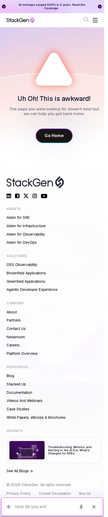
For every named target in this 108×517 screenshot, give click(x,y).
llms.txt (85, 493)
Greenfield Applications (26, 281)
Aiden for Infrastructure (26, 226)
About (12, 312)
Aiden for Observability (26, 234)
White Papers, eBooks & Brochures (36, 417)
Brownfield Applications (26, 273)
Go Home (54, 135)
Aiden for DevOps (22, 242)
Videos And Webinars (24, 400)
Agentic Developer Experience (32, 289)
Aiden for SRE (18, 217)
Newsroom (16, 337)
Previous (4, 7)
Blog (10, 375)
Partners (14, 320)
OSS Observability (22, 264)
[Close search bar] (94, 506)
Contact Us (16, 328)
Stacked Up (16, 384)
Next (100, 7)
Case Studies (18, 409)
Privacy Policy (19, 493)
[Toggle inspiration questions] (8, 506)
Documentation (19, 392)
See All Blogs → (20, 471)
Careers (13, 345)
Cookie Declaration (55, 493)
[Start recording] (81, 506)
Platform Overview (22, 353)
